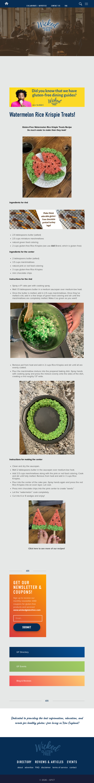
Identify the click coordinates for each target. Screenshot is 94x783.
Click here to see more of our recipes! (46, 548)
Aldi (53, 246)
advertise (29, 767)
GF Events (21, 666)
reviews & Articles (49, 762)
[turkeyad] (47, 228)
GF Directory (23, 652)
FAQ (66, 6)
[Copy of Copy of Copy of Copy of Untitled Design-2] (47, 106)
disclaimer (46, 767)
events (72, 762)
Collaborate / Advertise (37, 6)
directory (24, 762)
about (20, 767)
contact (73, 767)
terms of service (60, 767)
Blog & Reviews (24, 681)
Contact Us (55, 6)
